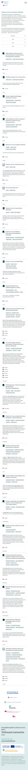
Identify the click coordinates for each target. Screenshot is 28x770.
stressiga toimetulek (19, 237)
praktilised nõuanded (19, 449)
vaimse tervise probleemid (11, 126)
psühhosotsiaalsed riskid (16, 348)
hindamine (8, 652)
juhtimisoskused (15, 312)
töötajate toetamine (10, 124)
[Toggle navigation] (26, 3)
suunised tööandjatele (10, 529)
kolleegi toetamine (10, 100)
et (6, 5)
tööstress (15, 350)
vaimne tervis (9, 59)
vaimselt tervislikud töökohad (12, 564)
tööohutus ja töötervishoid (11, 658)
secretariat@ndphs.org (8, 741)
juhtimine (8, 348)
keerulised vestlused (10, 480)
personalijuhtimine (20, 560)
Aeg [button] (13, 46)
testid (7, 167)
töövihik (7, 147)
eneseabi (8, 264)
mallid (12, 390)
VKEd (19, 350)
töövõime (18, 316)
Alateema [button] (13, 35)
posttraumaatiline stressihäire (12, 292)
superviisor (18, 314)
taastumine (8, 654)
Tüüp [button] (13, 39)
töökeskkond (9, 350)
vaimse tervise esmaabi (11, 102)
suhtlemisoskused (20, 480)
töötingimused (21, 658)
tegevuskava (8, 239)
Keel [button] (13, 42)
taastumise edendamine (17, 654)
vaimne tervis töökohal (15, 212)
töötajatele (8, 453)
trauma (21, 292)
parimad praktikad (9, 449)
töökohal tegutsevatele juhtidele (13, 451)
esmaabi (7, 420)
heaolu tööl (8, 312)
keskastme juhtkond (10, 314)
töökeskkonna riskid (10, 392)
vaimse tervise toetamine (18, 59)
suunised (8, 422)
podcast (7, 212)
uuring (7, 660)
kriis (16, 290)
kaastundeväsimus (10, 290)
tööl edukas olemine (20, 507)
